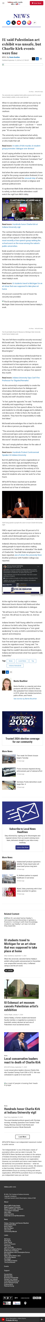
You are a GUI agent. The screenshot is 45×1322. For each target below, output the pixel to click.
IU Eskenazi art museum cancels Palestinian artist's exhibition (21, 1006)
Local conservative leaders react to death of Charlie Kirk (22, 1060)
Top (33, 661)
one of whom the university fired (28, 555)
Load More (22, 1137)
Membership (8, 1276)
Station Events (9, 1214)
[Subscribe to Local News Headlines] (22, 813)
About (6, 1202)
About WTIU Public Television (13, 1209)
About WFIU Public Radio (12, 1205)
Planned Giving (9, 1286)
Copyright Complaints (10, 1196)
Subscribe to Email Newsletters (14, 1216)
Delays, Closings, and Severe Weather (16, 1223)
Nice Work (7, 1254)
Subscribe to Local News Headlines (22, 830)
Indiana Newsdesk (15, 665)
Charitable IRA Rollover (11, 1281)
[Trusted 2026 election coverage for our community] (22, 722)
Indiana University (24, 1194)
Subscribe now (22, 847)
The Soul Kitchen (9, 1262)
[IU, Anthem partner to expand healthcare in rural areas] (9, 878)
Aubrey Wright (8, 1014)
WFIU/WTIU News (9, 1067)
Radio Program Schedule (12, 1207)
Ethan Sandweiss (9, 956)
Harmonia (7, 1245)
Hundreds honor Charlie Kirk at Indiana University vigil (22, 1110)
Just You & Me (9, 1247)
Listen (6, 1235)
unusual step (30, 178)
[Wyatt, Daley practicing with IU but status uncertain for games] (9, 892)
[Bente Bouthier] (7, 684)
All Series (7, 1239)
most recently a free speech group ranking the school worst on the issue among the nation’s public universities (21, 243)
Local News (22, 661)
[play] (3, 1319)
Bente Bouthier (14, 57)
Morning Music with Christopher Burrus (17, 1252)
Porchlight (7, 1259)
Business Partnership (11, 1277)
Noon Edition (8, 1226)
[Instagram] (29, 23)
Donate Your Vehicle (11, 1279)
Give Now (37, 3)
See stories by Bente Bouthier (25, 698)
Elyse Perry (7, 1117)
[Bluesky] (8, 23)
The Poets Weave (10, 1257)
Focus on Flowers (9, 1244)
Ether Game (8, 1242)
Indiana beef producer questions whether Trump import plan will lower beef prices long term (28, 864)
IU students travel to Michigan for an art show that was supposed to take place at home (22, 286)
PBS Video (7, 1212)
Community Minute (10, 1231)
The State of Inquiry (10, 1260)
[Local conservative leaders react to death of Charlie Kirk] (21, 1041)
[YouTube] (19, 23)
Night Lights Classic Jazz (12, 1256)
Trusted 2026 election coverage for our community (22, 740)
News (11, 661)
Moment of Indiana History (13, 1249)
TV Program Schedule (11, 1211)
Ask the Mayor (9, 1228)
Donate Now (8, 1274)
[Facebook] (24, 23)
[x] (14, 23)
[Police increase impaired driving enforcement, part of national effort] (9, 772)
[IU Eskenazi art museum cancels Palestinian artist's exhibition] (21, 989)
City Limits (7, 1230)
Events (6, 1266)
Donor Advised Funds (11, 1282)
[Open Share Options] (34, 23)
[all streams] (42, 1319)
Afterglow (7, 1240)
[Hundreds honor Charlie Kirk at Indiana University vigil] (21, 1092)
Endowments (8, 1284)
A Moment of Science (11, 1251)
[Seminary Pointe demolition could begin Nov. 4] (9, 785)
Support (7, 1270)
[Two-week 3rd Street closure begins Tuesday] (9, 759)
